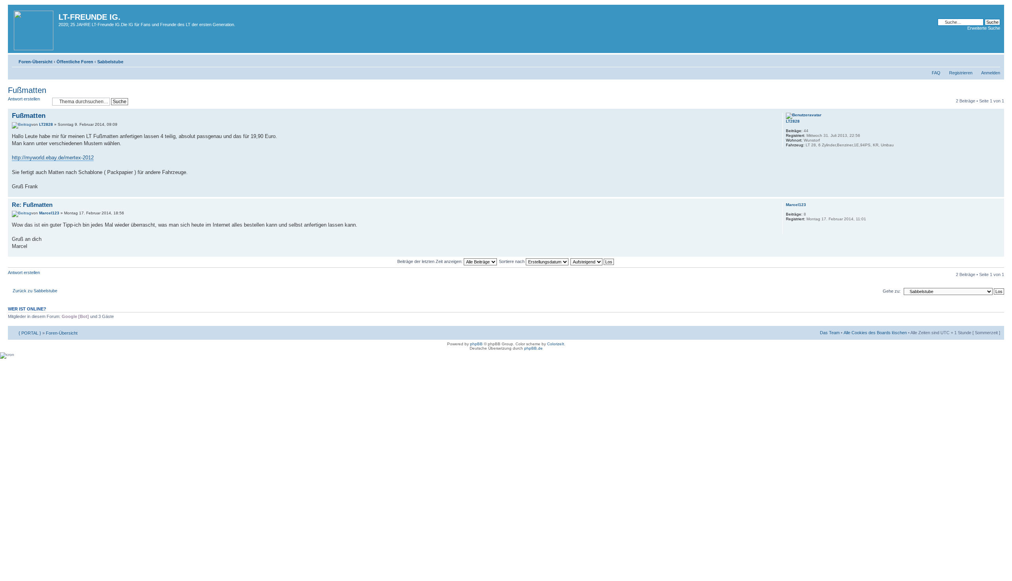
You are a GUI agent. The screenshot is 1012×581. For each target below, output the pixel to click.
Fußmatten (27, 90)
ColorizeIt (555, 344)
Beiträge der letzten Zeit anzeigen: (430, 261)
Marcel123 (49, 213)
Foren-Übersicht (36, 61)
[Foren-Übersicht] (34, 29)
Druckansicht (982, 60)
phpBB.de (533, 348)
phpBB (476, 344)
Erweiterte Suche (983, 28)
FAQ (936, 72)
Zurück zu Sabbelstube (35, 290)
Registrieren (960, 72)
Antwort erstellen (24, 99)
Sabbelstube (110, 61)
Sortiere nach (512, 261)
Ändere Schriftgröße (994, 60)
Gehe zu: (892, 291)
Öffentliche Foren (75, 61)
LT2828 (46, 124)
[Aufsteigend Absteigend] (592, 261)
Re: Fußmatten (32, 204)
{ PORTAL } (30, 333)
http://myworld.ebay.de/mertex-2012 (53, 158)
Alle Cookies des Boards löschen (875, 332)
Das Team (830, 332)
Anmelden (990, 72)
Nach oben (998, 193)
